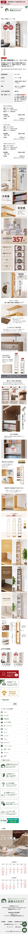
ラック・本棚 (12, 18)
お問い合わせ (18, 927)
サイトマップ (10, 927)
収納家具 (6, 18)
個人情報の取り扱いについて (11, 924)
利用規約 (22, 924)
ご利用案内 (9, 921)
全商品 (2, 18)
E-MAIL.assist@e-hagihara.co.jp (18, 907)
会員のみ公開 (21, 114)
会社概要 (3, 921)
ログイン (16, 120)
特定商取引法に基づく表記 (21, 921)
